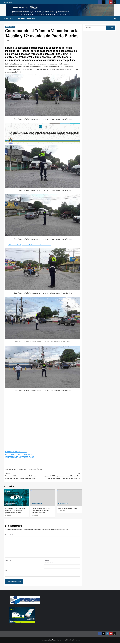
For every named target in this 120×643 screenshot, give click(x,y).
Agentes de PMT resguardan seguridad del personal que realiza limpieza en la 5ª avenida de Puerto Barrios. (62, 476)
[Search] (115, 18)
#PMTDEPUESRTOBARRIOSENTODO (19, 457)
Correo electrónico (48, 561)
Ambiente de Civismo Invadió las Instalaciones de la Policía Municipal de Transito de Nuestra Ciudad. (21, 476)
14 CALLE (19, 469)
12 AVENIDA (12, 469)
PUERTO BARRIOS (28, 469)
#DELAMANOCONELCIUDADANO (18, 454)
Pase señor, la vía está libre (67, 508)
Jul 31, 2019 (62, 510)
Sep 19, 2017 (10, 40)
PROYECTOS (31, 19)
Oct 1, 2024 (9, 515)
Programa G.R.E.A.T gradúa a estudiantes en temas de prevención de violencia (15, 510)
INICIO (6, 19)
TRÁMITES (21, 19)
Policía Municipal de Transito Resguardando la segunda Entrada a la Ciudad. (41, 510)
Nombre (8, 560)
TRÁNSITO (38, 469)
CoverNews (66, 640)
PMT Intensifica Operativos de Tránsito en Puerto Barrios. (29, 245)
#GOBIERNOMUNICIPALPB (16, 452)
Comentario (10, 535)
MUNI (11, 19)
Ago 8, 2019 (35, 515)
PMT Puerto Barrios (10, 26)
